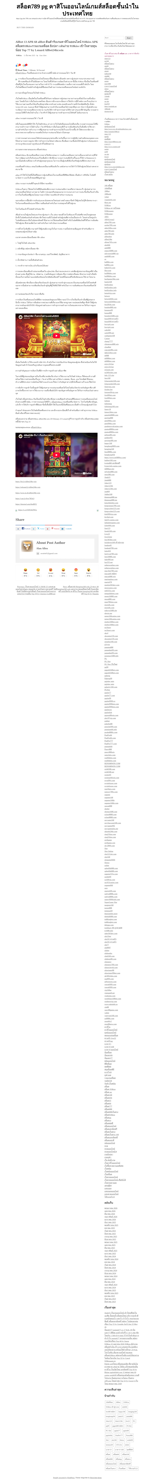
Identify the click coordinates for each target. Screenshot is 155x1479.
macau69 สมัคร (110, 574)
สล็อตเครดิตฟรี (110, 1129)
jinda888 (107, 480)
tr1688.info (108, 931)
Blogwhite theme (96, 1478)
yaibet (106, 1013)
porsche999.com (110, 727)
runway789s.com (111, 792)
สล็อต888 (108, 1109)
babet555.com (109, 268)
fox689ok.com (110, 395)
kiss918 (107, 104)
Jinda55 (107, 477)
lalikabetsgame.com (112, 523)
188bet (107, 191)
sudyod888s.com (110, 894)
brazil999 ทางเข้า (111, 319)
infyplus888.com (110, 472)
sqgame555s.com (111, 874)
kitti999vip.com (110, 514)
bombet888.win (110, 307)
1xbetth (106, 96)
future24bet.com (110, 412)
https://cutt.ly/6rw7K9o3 (25, 498)
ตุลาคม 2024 (109, 1262)
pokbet (107, 721)
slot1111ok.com (110, 854)
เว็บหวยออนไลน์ (111, 1177)
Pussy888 (108, 749)
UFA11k (119, 1445)
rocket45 (107, 775)
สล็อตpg (107, 1118)
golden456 (108, 438)
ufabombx (108, 953)
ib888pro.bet (109, 469)
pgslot (106, 81)
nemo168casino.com (112, 616)
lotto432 (107, 551)
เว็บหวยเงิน (108, 174)
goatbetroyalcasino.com (113, 426)
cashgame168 (109, 336)
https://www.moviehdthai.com (114, 167)
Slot (106, 848)
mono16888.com (110, 596)
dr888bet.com (109, 358)
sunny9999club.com (112, 899)
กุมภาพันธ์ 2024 (110, 1285)
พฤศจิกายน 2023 (111, 1293)
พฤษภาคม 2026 (110, 1208)
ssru (106, 888)
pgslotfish (108, 712)
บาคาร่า (107, 144)
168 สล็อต (108, 185)
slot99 (106, 66)
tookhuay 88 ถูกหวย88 (113, 928)
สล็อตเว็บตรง (109, 64)
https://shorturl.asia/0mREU (26, 504)
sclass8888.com (110, 814)
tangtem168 (108, 905)
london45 (108, 545)
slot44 (106, 71)
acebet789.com (110, 225)
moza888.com (109, 599)
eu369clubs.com (110, 372)
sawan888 (108, 806)
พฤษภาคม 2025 (110, 1242)
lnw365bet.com (110, 540)
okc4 (106, 633)
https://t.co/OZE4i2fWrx (27, 510)
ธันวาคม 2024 (110, 1256)
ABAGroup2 (109, 219)
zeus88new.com (110, 1024)
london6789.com (110, 548)
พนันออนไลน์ (109, 1061)
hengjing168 (109, 449)
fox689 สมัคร (110, 1412)
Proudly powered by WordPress (64, 1478)
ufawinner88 (109, 970)
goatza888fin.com (111, 429)
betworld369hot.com (112, 302)
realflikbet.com (110, 758)
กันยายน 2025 (110, 1231)
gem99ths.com (110, 421)
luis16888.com (110, 557)
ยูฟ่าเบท (107, 1075)
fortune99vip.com (111, 392)
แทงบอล (107, 1188)
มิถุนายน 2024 (110, 1273)
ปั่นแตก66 (108, 1055)
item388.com (109, 474)
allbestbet (108, 236)
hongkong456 (109, 455)
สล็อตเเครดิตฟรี (111, 1137)
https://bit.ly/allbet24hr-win (26, 481)
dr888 (106, 355)
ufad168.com (109, 956)
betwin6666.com (110, 299)
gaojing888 (108, 418)
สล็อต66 (107, 1103)
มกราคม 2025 (110, 1253)
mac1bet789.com (111, 571)
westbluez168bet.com (112, 999)
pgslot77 (107, 693)
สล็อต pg (108, 1092)
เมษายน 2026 (109, 1211)
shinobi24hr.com (110, 831)
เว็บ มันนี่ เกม (109, 1160)
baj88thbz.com (110, 273)
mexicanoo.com (110, 588)
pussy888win (109, 752)
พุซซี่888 (107, 139)
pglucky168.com (110, 687)
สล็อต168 (108, 1095)
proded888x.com (110, 732)
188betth (107, 109)
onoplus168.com (110, 642)
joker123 (107, 58)
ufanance (107, 962)
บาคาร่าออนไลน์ (110, 86)
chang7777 (108, 341)
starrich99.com (110, 891)
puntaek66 (108, 746)
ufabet (106, 950)
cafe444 (107, 330)
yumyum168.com (111, 1016)
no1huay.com (109, 630)
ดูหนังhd (107, 164)
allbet (18, 175)
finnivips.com (109, 387)
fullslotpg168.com (111, 406)
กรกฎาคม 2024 (110, 1270)
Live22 (107, 534)
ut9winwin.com (110, 982)
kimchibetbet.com (111, 503)
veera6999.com (110, 984)
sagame (107, 795)
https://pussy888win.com (112, 142)
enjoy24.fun (109, 364)
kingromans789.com (112, 506)
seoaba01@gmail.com (48, 553)
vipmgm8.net (109, 993)
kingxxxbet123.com (112, 508)
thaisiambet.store (110, 914)
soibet (106, 865)
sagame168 (108, 797)
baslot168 (108, 282)
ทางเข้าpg (108, 1041)
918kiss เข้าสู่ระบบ (112, 1407)
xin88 (106, 1007)
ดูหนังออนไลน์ (109, 126)
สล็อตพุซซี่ (108, 1123)
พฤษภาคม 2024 (110, 1276)
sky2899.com (109, 846)
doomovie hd (108, 111)
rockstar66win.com (111, 778)
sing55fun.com (110, 834)
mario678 (108, 582)
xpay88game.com (111, 1010)
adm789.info (109, 231)
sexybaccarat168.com (112, 823)
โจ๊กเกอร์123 (109, 1197)
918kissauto (109, 211)
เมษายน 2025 (109, 1245)
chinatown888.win (111, 344)
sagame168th (109, 800)
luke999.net (108, 559)
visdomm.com (109, 996)
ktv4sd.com (108, 517)
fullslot (107, 401)
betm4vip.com (109, 293)
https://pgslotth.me (110, 106)
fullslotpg (108, 404)
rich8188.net (109, 772)
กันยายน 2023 (110, 1299)
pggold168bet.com (111, 670)
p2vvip (107, 644)
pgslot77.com (109, 695)
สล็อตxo (107, 1120)
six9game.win (109, 843)
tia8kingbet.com (110, 919)
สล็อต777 (108, 1106)
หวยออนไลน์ (109, 1149)
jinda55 (120, 1416)
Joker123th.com (110, 489)
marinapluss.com (110, 579)
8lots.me (107, 202)
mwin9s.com (109, 605)
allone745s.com (110, 242)
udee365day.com (110, 933)
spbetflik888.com (111, 868)
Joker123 (107, 483)
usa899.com (109, 979)
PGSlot (107, 690)
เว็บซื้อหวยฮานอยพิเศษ (113, 1166)
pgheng (107, 676)
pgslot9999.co (109, 701)
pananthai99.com (111, 650)
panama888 (108, 647)
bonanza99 (108, 310)
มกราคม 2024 (110, 1287)
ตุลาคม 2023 (109, 1296)
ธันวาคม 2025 (110, 1222)
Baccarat (107, 270)
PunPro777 (108, 741)
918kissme (108, 214)
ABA (106, 217)
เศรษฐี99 (108, 1186)
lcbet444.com (109, 525)
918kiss (107, 124)
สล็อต (106, 1086)
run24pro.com (109, 789)
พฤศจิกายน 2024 (111, 1259)
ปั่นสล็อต (108, 1052)
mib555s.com (109, 591)
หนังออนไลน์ (109, 1143)
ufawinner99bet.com (112, 973)
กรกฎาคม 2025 (110, 1236)
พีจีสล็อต (108, 1064)
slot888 (106, 76)
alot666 (107, 245)
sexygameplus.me (111, 829)
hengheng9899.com (111, 446)
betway (107, 296)
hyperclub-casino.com (112, 466)
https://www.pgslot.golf (112, 147)
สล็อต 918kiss (110, 1089)
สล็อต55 (107, 1101)
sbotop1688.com (110, 812)
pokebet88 (108, 724)
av (105, 259)
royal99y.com (109, 780)
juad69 (107, 491)
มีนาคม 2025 (109, 1248)
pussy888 (107, 84)
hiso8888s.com (110, 452)
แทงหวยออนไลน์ (111, 1194)
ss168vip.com (109, 880)
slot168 (107, 857)
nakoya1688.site (110, 610)
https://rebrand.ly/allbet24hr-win (28, 487)
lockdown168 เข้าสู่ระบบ (114, 542)
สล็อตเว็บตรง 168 (111, 1135)
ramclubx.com (109, 755)
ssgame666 (108, 885)
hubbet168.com (110, 460)
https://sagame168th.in (111, 132)
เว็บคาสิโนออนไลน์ (112, 1163)
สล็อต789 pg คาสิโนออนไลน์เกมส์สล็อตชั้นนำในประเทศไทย (78, 10)
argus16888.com (110, 251)
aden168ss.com (110, 228)
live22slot (108, 537)
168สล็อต (108, 188)
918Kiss (19, 55)
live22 (106, 157)
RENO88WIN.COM (112, 763)
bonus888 (108, 313)
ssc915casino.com (111, 882)
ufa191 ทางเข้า (110, 939)
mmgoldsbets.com (111, 593)
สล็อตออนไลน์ (110, 1126)
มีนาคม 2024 (109, 1282)
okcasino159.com (111, 636)
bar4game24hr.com (111, 279)
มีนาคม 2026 (109, 1214)
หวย (106, 1146)
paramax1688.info (111, 656)
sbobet (106, 809)
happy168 (108, 443)
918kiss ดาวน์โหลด (112, 208)
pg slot (106, 101)
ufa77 (106, 945)
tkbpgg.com (109, 925)
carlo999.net (109, 333)
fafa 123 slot (109, 375)
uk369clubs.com (110, 976)
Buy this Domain (25, 27)
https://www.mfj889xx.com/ (115, 457)
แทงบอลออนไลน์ (111, 1191)
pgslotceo (108, 710)
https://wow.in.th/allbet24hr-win (28, 493)
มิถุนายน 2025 (110, 1239)
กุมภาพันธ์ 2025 (110, 1251)
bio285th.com (109, 304)
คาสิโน (107, 1027)
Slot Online (108, 851)
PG (105, 659)
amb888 (107, 248)
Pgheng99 (108, 678)
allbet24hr (108, 239)
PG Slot (107, 661)
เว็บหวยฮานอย (110, 1183)
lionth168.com (110, 531)
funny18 (107, 409)
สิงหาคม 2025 (110, 1234)
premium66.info (110, 729)
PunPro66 (108, 735)
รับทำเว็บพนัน (110, 1084)
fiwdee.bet (108, 389)
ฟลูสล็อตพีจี (109, 1069)
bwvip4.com (109, 324)
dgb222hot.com (110, 353)
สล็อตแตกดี (109, 1140)
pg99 (106, 152)
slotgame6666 (109, 860)
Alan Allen (42, 55)
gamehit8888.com (111, 415)
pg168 (106, 61)
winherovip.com (110, 1001)
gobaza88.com (110, 435)
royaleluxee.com (110, 783)
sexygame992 (109, 826)
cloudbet (107, 347)
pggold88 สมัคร (117, 1426)
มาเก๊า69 (108, 1072)
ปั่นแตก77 (108, 1058)
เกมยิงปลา (108, 1154)
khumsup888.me (110, 497)
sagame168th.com (111, 803)
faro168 (107, 378)
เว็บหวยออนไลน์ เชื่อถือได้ (115, 1180)
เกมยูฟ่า (107, 1157)
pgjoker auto (109, 681)
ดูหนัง (106, 137)
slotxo (106, 89)
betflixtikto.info (110, 287)
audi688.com (109, 256)
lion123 (107, 528)
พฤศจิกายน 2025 (111, 1225)
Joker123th (108, 486)
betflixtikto (108, 285)
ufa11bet (107, 936)
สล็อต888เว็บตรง (111, 1112)
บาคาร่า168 (109, 1047)
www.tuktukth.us (111, 1004)
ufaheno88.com (110, 959)
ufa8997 (107, 948)
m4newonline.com (111, 565)
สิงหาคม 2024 (110, 1268)
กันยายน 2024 (110, 1265)
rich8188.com (109, 769)
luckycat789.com (111, 554)
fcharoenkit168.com (112, 381)
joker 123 (107, 134)
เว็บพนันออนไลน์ (111, 1171)
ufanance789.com (111, 965)
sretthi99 (107, 877)
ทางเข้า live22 (110, 1038)
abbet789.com (109, 222)
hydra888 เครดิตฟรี (112, 463)
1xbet (106, 197)
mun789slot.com (110, 602)
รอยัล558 (108, 1081)
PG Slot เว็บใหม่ (110, 664)
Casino (107, 338)
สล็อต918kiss (21, 73)
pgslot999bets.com (111, 704)
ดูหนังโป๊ (107, 94)
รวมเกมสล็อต (110, 1078)
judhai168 (107, 74)
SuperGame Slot (110, 902)
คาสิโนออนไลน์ (110, 1030)
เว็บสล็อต (108, 1174)
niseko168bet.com (111, 622)
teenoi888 (108, 908)
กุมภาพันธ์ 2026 (110, 1217)
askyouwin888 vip (111, 253)
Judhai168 (108, 494)
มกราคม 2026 (110, 1219)
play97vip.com (110, 718)
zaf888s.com (109, 1018)
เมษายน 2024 (109, 1279)
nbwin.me (108, 613)
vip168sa (107, 990)
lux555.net (108, 562)
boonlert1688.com (111, 316)
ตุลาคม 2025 (109, 1228)
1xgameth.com (110, 200)
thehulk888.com (110, 916)
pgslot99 (107, 698)
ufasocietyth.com (111, 967)
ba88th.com (108, 262)
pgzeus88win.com (111, 715)
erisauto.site (109, 370)
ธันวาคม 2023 (110, 1290)
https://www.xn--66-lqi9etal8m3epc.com (117, 129)
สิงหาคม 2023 (110, 1302)
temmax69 (108, 911)
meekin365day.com (111, 585)
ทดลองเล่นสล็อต (111, 1035)
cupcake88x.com (110, 350)
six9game (108, 840)
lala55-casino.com (111, 520)
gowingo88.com (110, 440)
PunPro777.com (110, 744)
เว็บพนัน (107, 1169)
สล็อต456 (108, 1098)
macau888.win (110, 576)
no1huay (107, 627)
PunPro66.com (110, 738)
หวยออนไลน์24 (110, 1152)
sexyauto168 (109, 820)
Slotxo (106, 863)
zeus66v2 (108, 1021)
